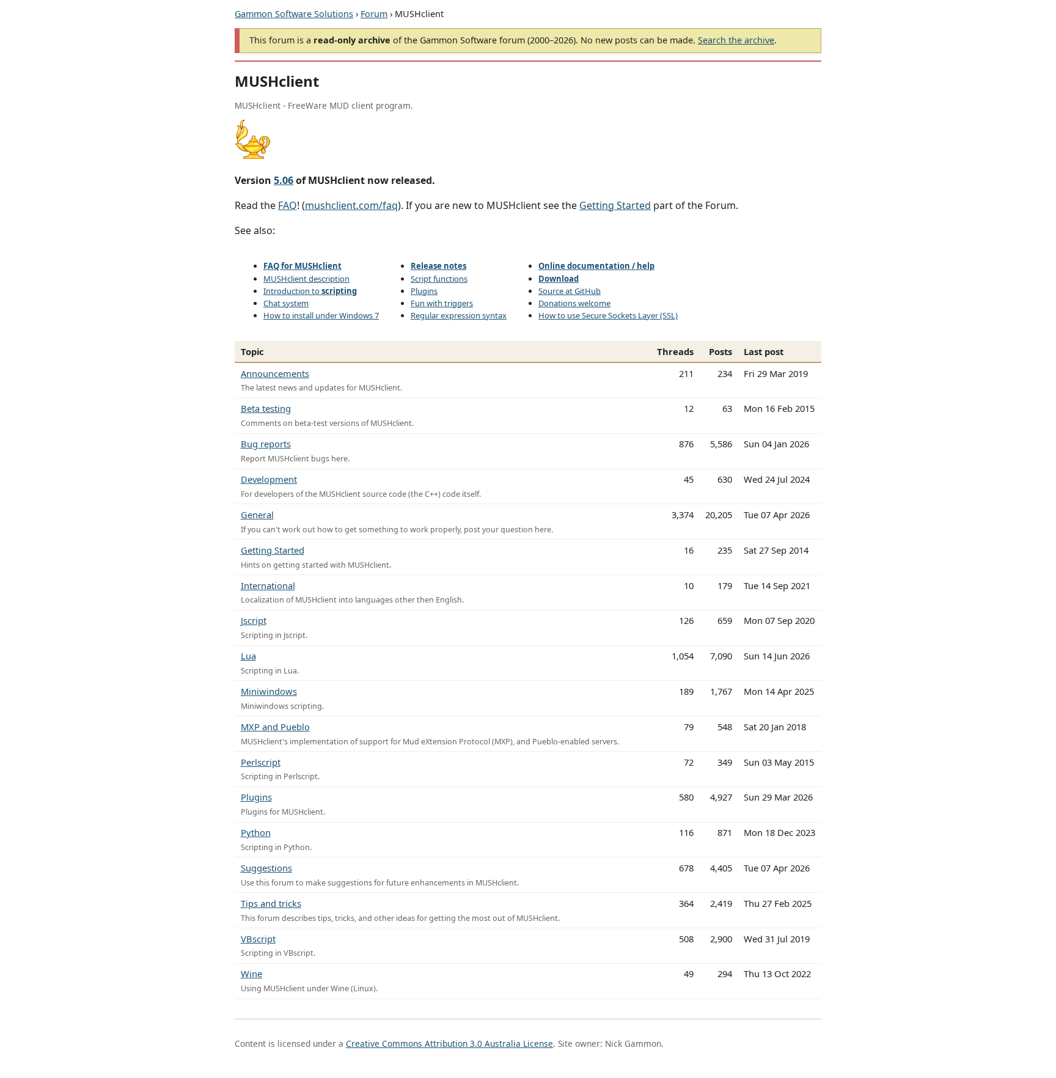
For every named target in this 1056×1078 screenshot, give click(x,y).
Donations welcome (574, 303)
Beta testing (266, 408)
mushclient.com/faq (351, 205)
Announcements (275, 373)
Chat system (286, 303)
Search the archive (736, 40)
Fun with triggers (442, 303)
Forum (374, 14)
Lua (248, 656)
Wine (251, 973)
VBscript (258, 939)
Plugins (424, 290)
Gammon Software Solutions (294, 14)
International (268, 585)
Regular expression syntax (459, 315)
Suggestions (266, 868)
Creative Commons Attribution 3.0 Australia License (449, 1043)
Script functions (439, 278)
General (257, 514)
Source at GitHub (569, 290)
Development (269, 479)
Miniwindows (269, 691)
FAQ (287, 205)
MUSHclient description (306, 278)
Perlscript (260, 762)
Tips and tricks (271, 903)
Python (256, 832)
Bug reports (266, 444)
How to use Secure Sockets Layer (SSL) (608, 315)
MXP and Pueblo (275, 727)
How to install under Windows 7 (321, 315)
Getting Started (615, 205)
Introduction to (310, 290)
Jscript (253, 620)
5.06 (283, 180)
